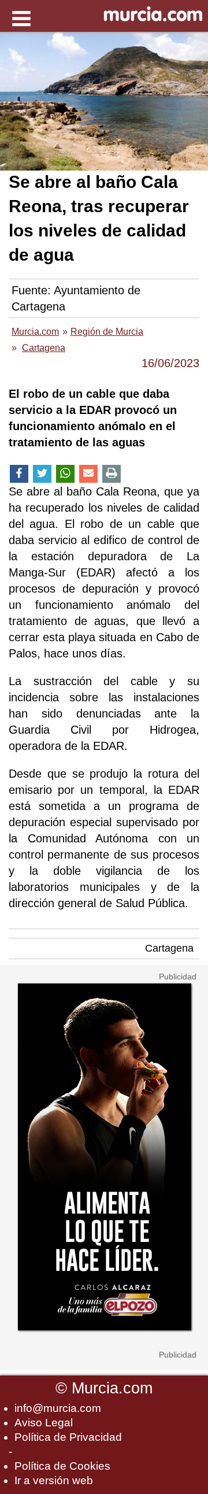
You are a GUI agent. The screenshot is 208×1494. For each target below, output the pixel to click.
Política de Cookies (62, 1466)
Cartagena (169, 948)
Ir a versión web (53, 1480)
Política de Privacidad (68, 1437)
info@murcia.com (57, 1408)
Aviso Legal (43, 1423)
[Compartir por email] (88, 474)
